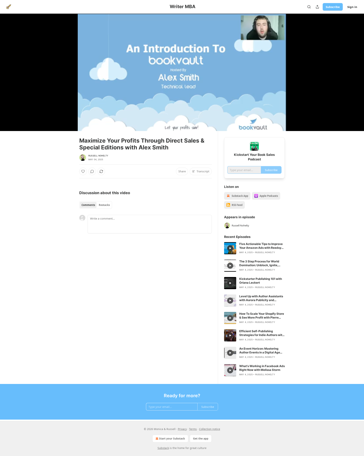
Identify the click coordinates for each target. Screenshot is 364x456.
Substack (163, 448)
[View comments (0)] (294, 72)
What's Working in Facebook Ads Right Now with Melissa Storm (262, 368)
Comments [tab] (88, 205)
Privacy (182, 429)
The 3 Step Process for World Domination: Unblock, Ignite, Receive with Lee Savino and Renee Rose (259, 263)
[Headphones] (70, 76)
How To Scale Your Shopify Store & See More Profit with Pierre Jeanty (261, 315)
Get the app (200, 438)
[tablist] (95, 205)
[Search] (309, 7)
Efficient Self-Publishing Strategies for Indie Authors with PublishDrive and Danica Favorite (261, 333)
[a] (230, 248)
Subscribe (333, 7)
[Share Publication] (317, 7)
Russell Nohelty (98, 155)
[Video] (70, 68)
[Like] (83, 171)
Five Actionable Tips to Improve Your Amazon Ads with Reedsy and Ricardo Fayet (261, 246)
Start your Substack (172, 438)
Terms (193, 429)
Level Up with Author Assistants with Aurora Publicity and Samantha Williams (261, 298)
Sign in (352, 7)
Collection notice (209, 429)
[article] (254, 248)
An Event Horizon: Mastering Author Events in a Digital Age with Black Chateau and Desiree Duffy (261, 350)
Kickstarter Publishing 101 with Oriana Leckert (260, 280)
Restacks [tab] (104, 205)
